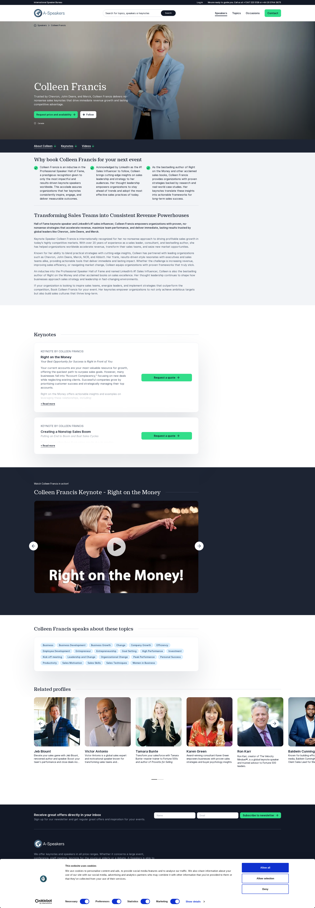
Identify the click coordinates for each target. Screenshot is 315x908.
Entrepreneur (83, 651)
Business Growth (101, 645)
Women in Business (144, 662)
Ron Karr (244, 751)
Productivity (50, 662)
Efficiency (162, 645)
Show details (193, 901)
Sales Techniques (116, 662)
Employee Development (56, 651)
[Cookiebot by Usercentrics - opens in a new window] (43, 901)
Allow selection (265, 878)
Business (48, 645)
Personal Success (170, 657)
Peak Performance (144, 657)
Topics (236, 13)
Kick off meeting (52, 657)
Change (120, 645)
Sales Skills (94, 662)
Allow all (265, 867)
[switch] (116, 901)
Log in (200, 2)
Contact (272, 13)
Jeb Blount (42, 751)
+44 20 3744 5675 (271, 2)
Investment (175, 651)
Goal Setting (129, 651)
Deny (265, 889)
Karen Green (197, 751)
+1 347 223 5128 (252, 2)
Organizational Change (114, 657)
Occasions (253, 13)
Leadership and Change (81, 657)
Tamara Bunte (147, 751)
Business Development (72, 645)
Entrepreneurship (106, 651)
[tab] (154, 779)
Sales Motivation (72, 662)
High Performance (152, 651)
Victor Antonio (96, 751)
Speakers (221, 13)
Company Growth (141, 645)
